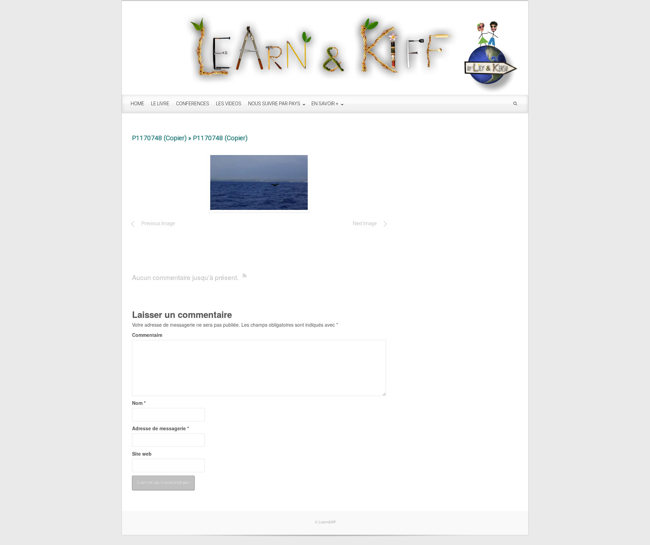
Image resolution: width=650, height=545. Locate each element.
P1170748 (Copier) (159, 138)
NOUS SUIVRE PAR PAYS (274, 103)
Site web (142, 453)
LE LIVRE (160, 103)
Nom (139, 402)
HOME (137, 103)
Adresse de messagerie (160, 428)
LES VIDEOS (228, 103)
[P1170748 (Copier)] (259, 182)
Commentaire (147, 334)
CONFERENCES (192, 103)
